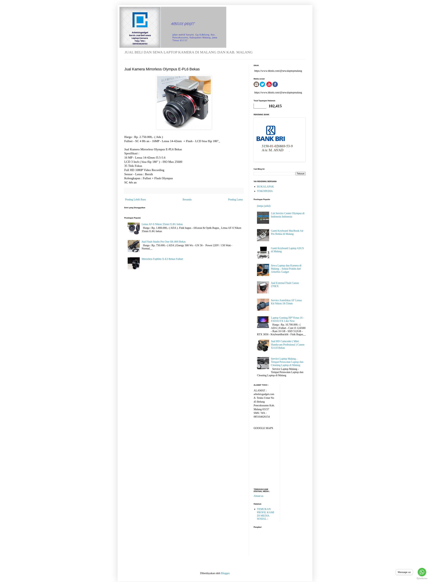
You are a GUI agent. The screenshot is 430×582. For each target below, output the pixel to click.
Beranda (187, 199)
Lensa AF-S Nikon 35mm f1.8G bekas (162, 224)
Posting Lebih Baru (135, 199)
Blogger (225, 573)
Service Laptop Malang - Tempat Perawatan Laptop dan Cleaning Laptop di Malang (287, 362)
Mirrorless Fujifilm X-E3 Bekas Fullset (162, 258)
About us (258, 495)
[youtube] (269, 86)
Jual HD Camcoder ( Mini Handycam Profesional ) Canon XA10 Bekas (287, 344)
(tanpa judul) (263, 205)
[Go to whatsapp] (422, 572)
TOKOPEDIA (265, 191)
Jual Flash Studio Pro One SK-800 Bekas (164, 241)
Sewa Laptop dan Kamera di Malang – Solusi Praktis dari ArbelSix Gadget (286, 268)
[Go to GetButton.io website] (422, 578)
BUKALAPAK (265, 186)
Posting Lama (235, 199)
